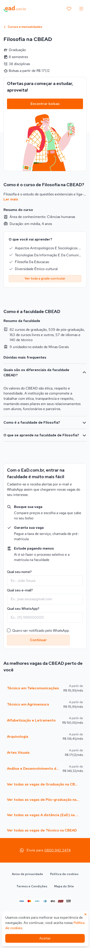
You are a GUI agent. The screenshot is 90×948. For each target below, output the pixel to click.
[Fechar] (80, 406)
